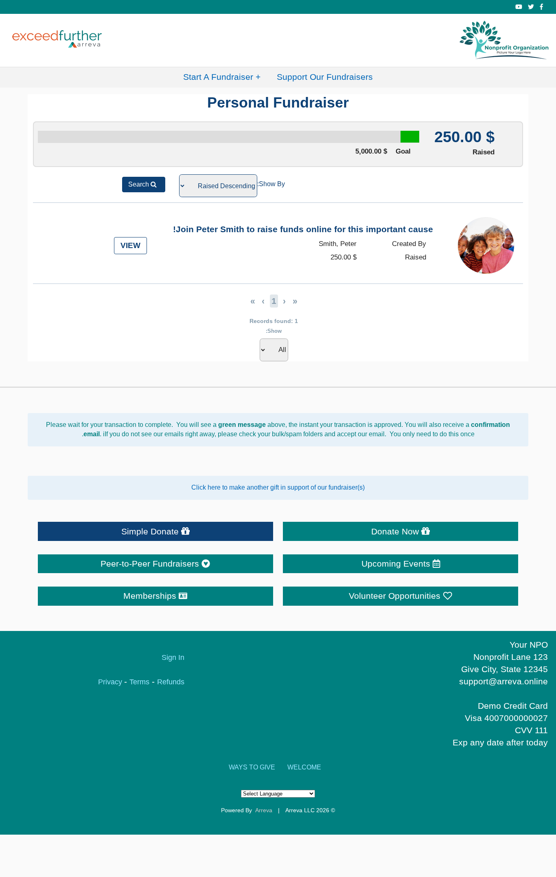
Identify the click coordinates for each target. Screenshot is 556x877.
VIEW (130, 246)
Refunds (170, 682)
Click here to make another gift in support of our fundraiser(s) (278, 487)
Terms (139, 682)
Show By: (271, 183)
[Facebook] (541, 6)
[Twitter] (531, 6)
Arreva (263, 810)
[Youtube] (518, 6)
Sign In (173, 657)
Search (139, 184)
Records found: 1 (274, 321)
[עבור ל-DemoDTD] (504, 40)
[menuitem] (324, 77)
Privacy (111, 682)
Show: (274, 331)
